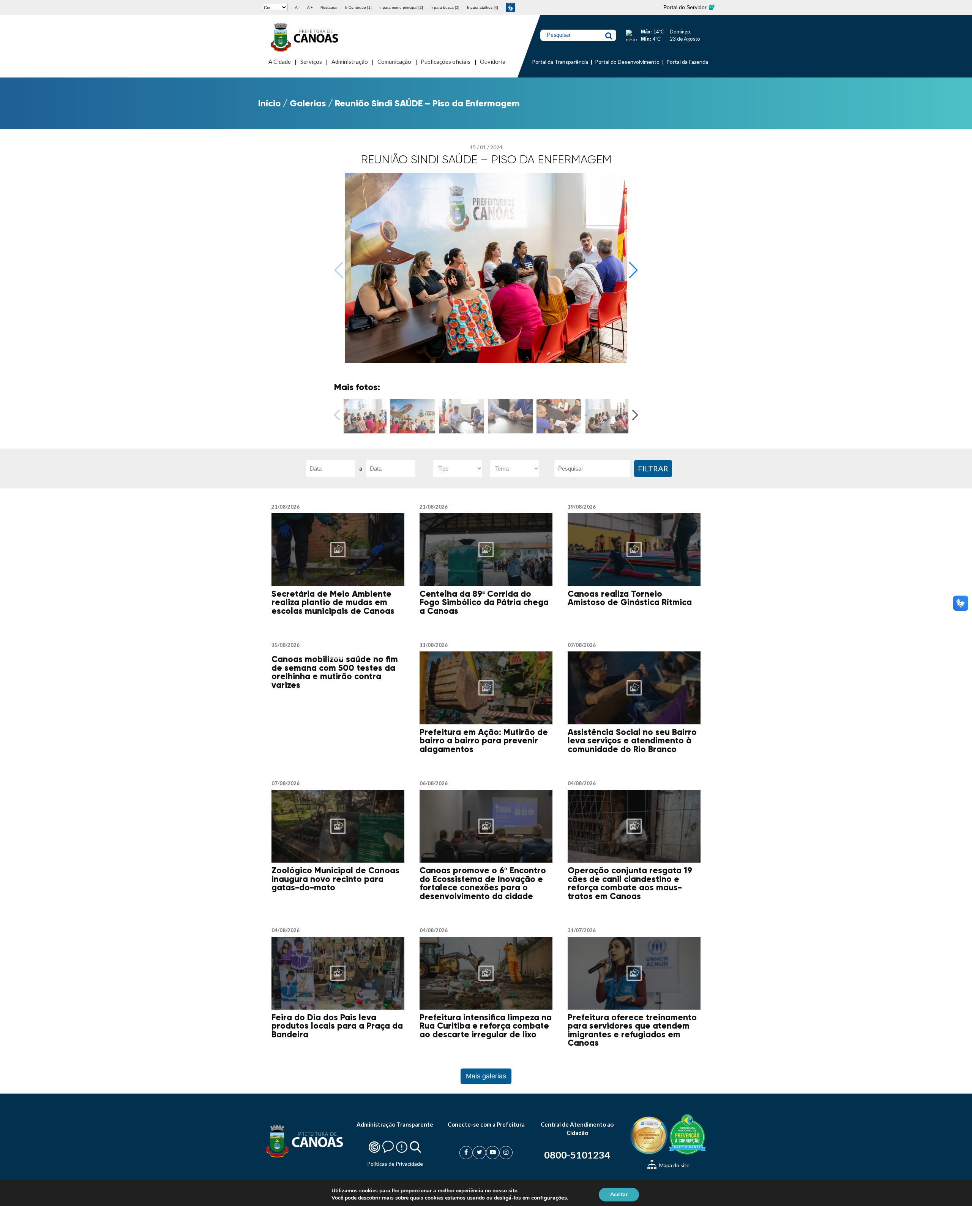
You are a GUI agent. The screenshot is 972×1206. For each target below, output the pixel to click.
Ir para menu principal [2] (401, 7)
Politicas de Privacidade (395, 1163)
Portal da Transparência (560, 61)
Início (269, 103)
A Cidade (279, 61)
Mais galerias (486, 1076)
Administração (349, 61)
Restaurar (329, 7)
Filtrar (653, 468)
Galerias (308, 103)
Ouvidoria (492, 61)
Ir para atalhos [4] (482, 7)
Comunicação (394, 61)
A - (297, 7)
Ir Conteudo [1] (358, 7)
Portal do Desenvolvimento (627, 61)
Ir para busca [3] (445, 7)
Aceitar (619, 1194)
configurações (549, 1197)
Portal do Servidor (685, 7)
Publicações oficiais (445, 61)
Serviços (311, 61)
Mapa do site (674, 1165)
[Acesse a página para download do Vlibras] (510, 7)
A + (310, 7)
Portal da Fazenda (687, 61)
